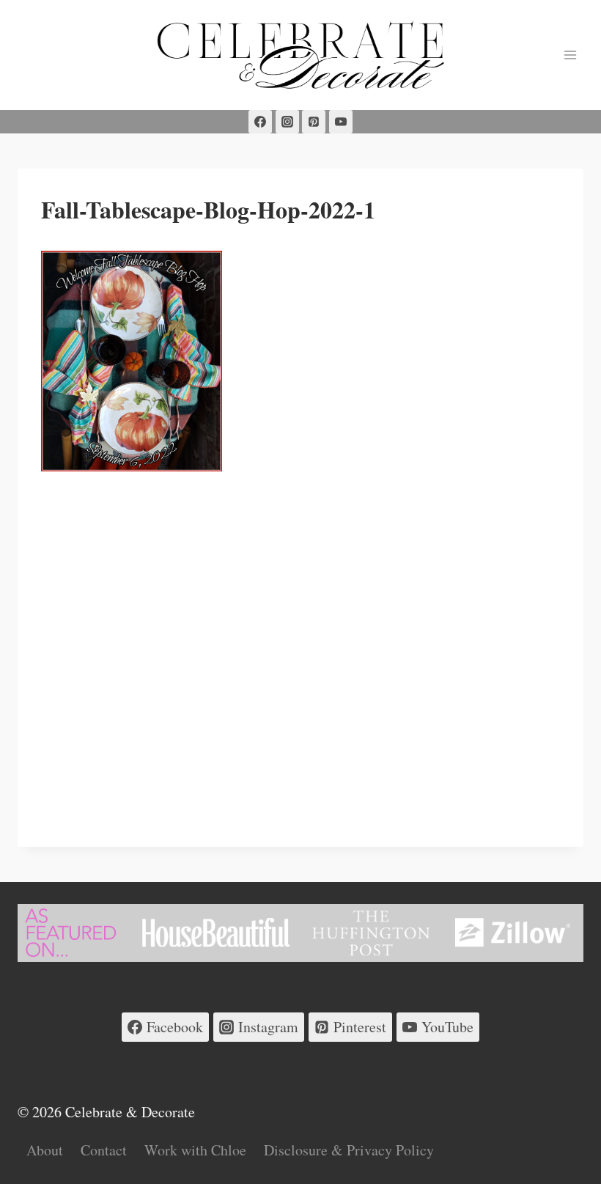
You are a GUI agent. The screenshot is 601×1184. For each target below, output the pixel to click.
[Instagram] (287, 121)
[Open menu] (569, 54)
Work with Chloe (195, 1150)
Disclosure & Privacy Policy (349, 1150)
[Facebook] (260, 121)
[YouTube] (341, 121)
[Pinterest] (313, 121)
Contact (104, 1150)
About (44, 1150)
